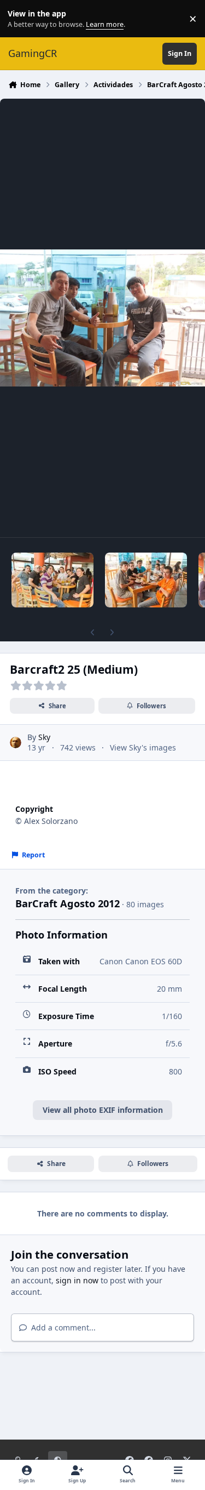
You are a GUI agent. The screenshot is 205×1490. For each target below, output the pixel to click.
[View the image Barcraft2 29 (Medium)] (52, 580)
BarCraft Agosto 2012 (67, 903)
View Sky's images (143, 747)
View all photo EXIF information (103, 1110)
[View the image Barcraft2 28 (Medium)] (146, 580)
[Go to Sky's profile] (15, 742)
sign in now (77, 1280)
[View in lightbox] (102, 318)
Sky (44, 737)
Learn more (21, 19)
